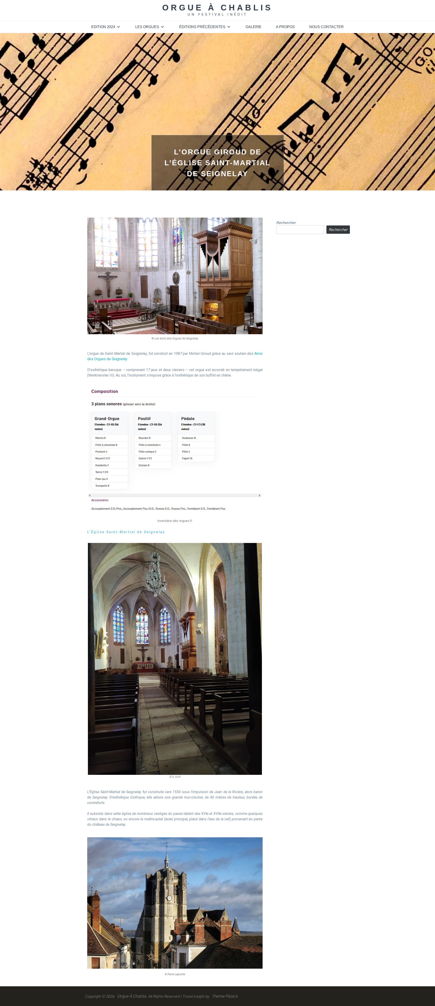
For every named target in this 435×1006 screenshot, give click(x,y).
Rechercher (286, 222)
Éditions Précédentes (202, 27)
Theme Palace (225, 996)
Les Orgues (147, 27)
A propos (285, 27)
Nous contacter (326, 27)
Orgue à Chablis (217, 7)
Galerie (253, 27)
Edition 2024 (103, 27)
